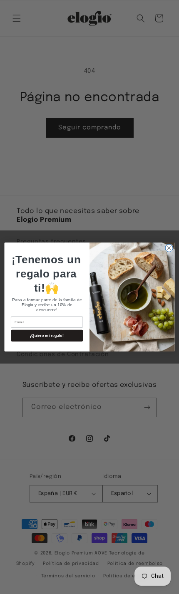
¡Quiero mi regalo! (47, 336)
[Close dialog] (169, 248)
